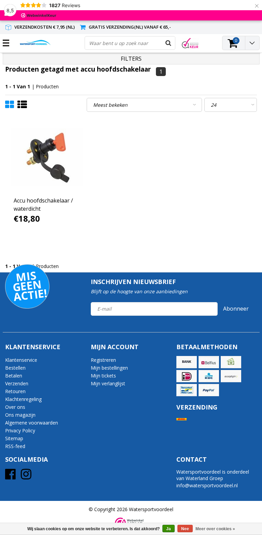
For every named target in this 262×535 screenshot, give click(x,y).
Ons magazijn (20, 415)
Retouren (15, 391)
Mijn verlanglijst (108, 383)
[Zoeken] (168, 43)
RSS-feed (15, 446)
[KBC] (209, 376)
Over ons (15, 407)
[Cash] (231, 362)
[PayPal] (209, 390)
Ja (168, 528)
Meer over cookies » (215, 528)
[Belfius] (209, 362)
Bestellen (15, 368)
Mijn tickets (103, 375)
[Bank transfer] (186, 362)
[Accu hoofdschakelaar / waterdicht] (47, 157)
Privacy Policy (20, 430)
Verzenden (16, 383)
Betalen (13, 375)
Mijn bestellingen (109, 368)
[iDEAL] (186, 376)
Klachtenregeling (23, 399)
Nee (185, 528)
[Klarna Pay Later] (231, 376)
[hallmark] (190, 43)
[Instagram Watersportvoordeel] (26, 476)
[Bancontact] (186, 390)
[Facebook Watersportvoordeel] (10, 476)
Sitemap (14, 438)
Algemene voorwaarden (31, 422)
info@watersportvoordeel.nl (207, 485)
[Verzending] (181, 419)
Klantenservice (21, 360)
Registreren (103, 360)
